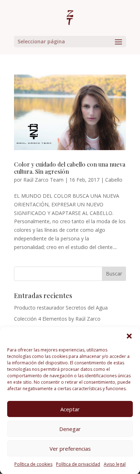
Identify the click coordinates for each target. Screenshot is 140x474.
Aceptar (70, 409)
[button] (129, 336)
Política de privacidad (78, 464)
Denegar (70, 428)
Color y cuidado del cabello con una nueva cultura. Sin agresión (69, 168)
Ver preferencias (70, 448)
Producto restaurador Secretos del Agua (61, 307)
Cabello (113, 179)
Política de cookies (33, 464)
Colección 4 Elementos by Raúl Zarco (57, 318)
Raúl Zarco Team (43, 179)
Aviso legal (115, 464)
